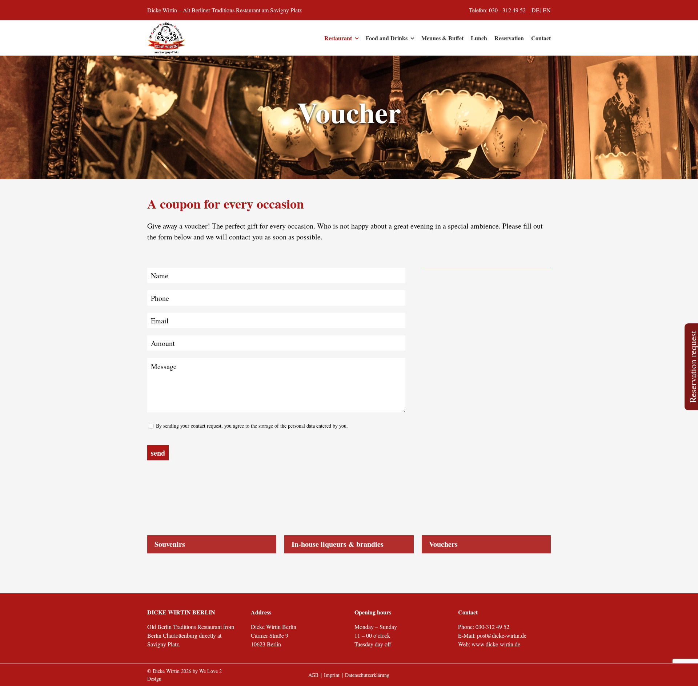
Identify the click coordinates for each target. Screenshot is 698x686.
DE (535, 10)
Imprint (332, 674)
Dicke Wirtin (166, 670)
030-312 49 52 (492, 626)
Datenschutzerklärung (367, 674)
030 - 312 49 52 (507, 10)
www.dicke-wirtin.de (496, 644)
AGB (313, 674)
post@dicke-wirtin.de (501, 635)
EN (547, 10)
